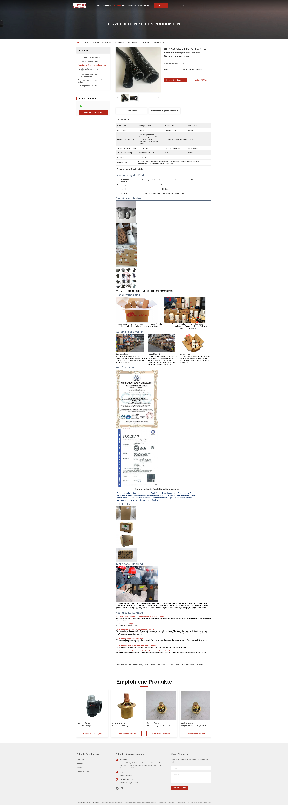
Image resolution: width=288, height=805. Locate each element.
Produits (117, 6)
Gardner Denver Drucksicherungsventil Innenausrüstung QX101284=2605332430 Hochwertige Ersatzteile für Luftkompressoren (88, 724)
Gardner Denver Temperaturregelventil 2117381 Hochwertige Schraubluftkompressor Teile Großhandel (161, 724)
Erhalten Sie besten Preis (176, 80)
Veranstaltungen (129, 6)
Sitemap (96, 802)
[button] (80, 711)
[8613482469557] (121, 789)
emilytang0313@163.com (129, 783)
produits (79, 764)
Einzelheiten (131, 111)
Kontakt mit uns (143, 6)
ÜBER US (108, 6)
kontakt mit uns (179, 788)
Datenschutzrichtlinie (84, 802)
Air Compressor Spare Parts (191, 665)
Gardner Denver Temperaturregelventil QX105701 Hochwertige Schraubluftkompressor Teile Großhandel (195, 724)
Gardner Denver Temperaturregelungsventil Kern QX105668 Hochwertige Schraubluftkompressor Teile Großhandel (125, 724)
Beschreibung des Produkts (164, 111)
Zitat (161, 6)
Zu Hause (99, 6)
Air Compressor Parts (133, 665)
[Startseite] (79, 5)
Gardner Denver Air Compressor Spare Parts (161, 665)
